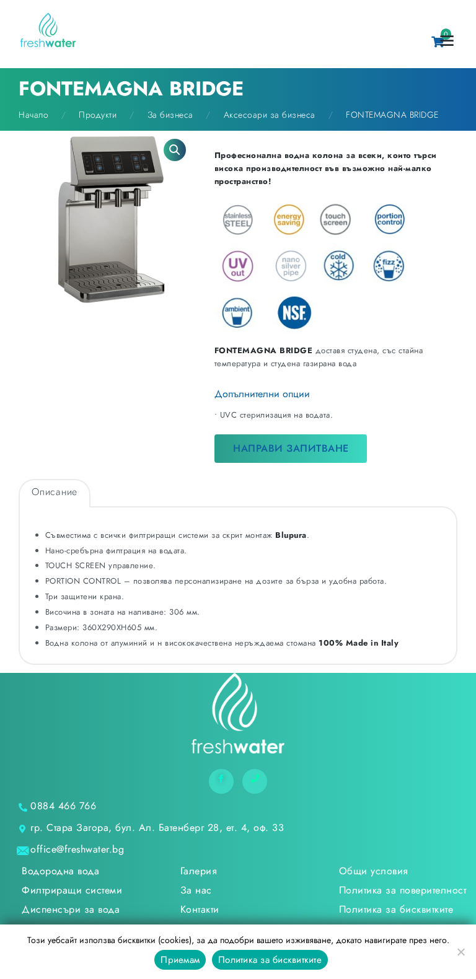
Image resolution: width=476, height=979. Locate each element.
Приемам (180, 960)
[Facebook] (221, 781)
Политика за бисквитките (270, 960)
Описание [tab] (54, 492)
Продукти (98, 114)
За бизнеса (170, 114)
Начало (33, 114)
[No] (460, 952)
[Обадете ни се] (254, 781)
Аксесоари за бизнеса (269, 114)
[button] (175, 150)
